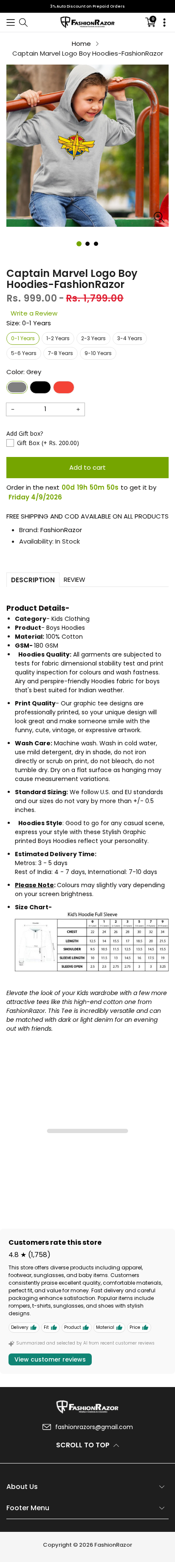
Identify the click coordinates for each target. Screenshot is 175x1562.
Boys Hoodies (65, 627)
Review (74, 579)
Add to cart (87, 467)
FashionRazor (61, 529)
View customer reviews (50, 1359)
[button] (10, 22)
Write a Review (34, 313)
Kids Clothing (70, 619)
